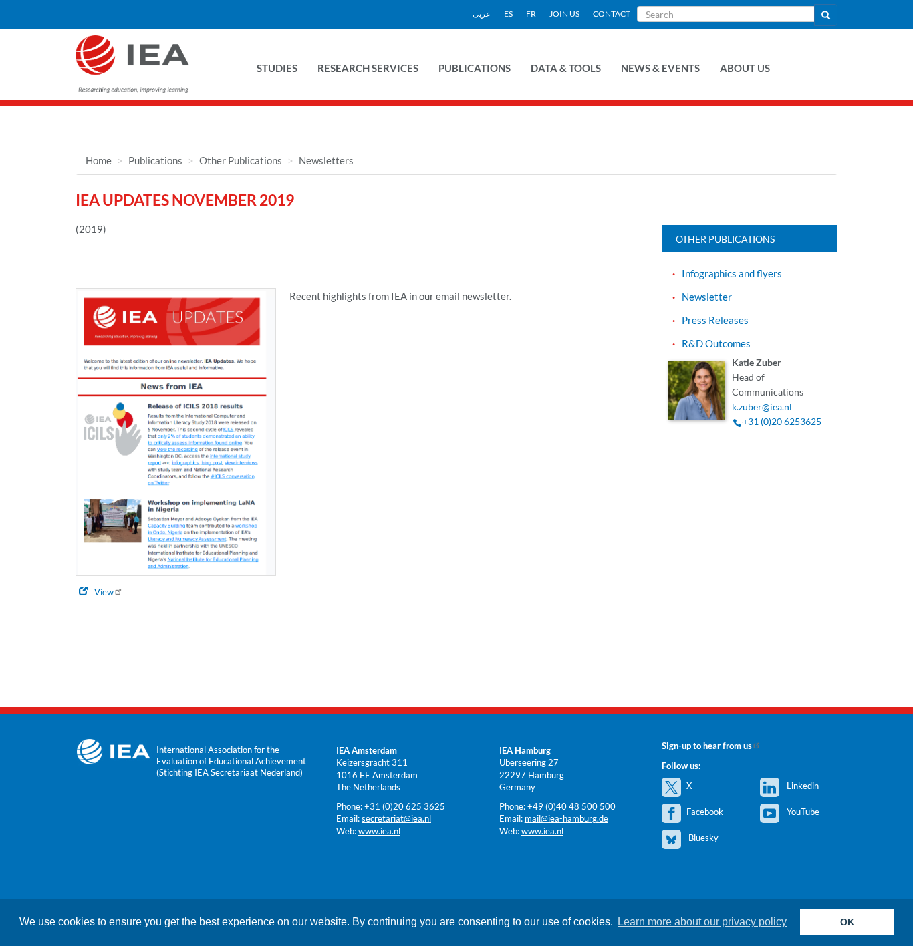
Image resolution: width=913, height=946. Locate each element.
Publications (474, 68)
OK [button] (847, 922)
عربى (482, 14)
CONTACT (611, 14)
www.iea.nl (379, 831)
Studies (277, 68)
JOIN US (564, 14)
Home (99, 160)
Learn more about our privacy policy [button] (702, 921)
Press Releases (715, 320)
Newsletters (326, 160)
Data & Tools (566, 68)
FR (531, 14)
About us (745, 68)
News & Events (660, 68)
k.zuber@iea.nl (762, 406)
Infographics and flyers (732, 273)
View (104, 592)
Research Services (367, 68)
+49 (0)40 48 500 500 (571, 806)
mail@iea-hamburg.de (566, 818)
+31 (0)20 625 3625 (404, 806)
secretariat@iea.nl (396, 818)
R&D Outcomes (716, 343)
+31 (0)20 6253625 (782, 421)
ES (508, 14)
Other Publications (240, 160)
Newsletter (707, 297)
